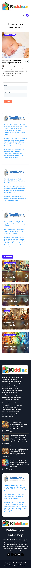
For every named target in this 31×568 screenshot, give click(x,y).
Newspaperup (13, 565)
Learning (7, 287)
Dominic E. (8, 66)
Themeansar (24, 565)
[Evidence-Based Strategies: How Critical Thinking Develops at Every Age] (5, 451)
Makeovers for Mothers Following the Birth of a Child (11, 62)
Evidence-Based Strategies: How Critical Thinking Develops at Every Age (12, 326)
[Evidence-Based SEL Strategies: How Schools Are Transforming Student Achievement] (5, 424)
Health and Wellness (10, 34)
